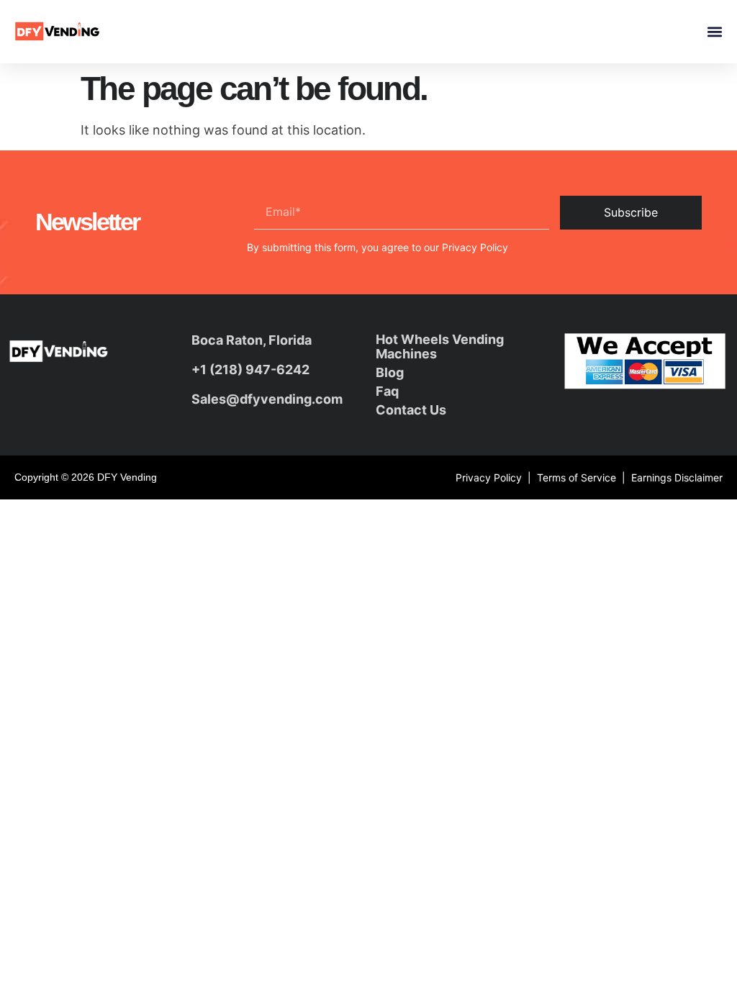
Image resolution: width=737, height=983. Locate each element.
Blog (390, 372)
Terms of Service (576, 477)
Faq (387, 391)
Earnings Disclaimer (677, 477)
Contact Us (411, 409)
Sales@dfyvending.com (267, 399)
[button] (714, 32)
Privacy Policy (475, 247)
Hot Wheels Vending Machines (440, 346)
